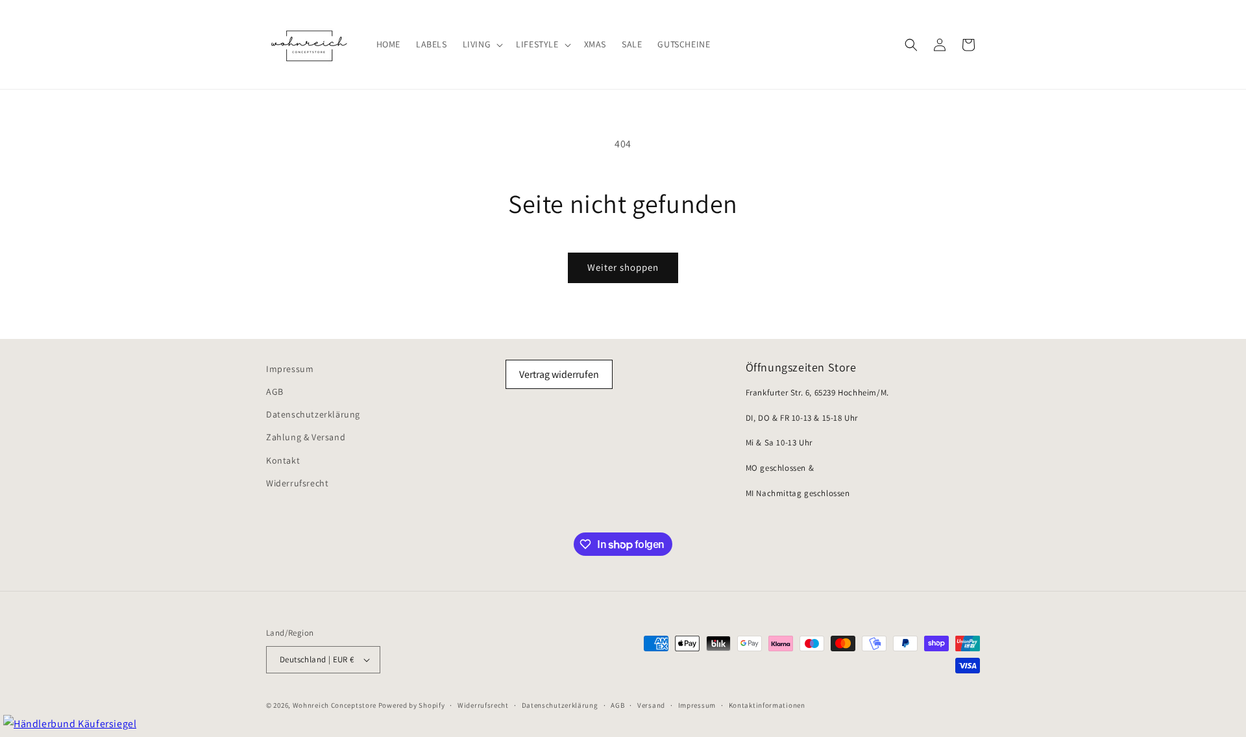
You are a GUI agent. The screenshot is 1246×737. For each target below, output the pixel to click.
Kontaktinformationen (767, 705)
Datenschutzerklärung (313, 414)
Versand (651, 705)
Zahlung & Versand (305, 437)
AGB (275, 391)
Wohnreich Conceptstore (334, 705)
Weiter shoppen (623, 267)
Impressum (289, 369)
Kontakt (283, 460)
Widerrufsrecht (297, 483)
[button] (482, 44)
